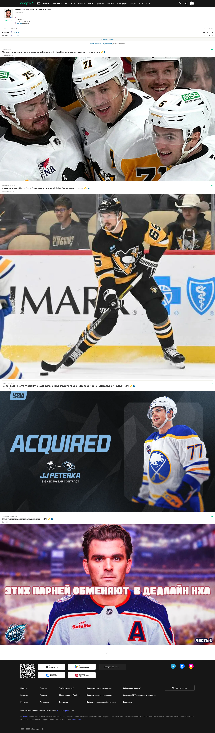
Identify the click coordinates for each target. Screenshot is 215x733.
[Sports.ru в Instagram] (192, 667)
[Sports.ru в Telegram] (174, 667)
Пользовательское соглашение (99, 688)
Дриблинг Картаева (8, 389)
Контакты (24, 702)
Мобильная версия (179, 688)
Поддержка (44, 702)
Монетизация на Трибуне (69, 695)
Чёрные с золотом (8, 191)
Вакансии (43, 688)
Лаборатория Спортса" (132, 688)
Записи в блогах (119, 44)
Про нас (23, 688)
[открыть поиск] (180, 3)
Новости (108, 44)
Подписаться (8, 20)
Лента (92, 44)
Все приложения (110, 667)
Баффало (16, 36)
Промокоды (127, 702)
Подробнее (76, 719)
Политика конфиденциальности (99, 695)
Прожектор (63, 702)
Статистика (99, 44)
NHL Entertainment (8, 55)
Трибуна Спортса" (66, 688)
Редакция (24, 695)
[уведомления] (186, 3)
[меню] (38, 3)
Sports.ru (26, 716)
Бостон (19, 23)
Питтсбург (16, 32)
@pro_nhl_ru (5, 522)
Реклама (43, 695)
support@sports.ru (64, 710)
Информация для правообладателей (101, 702)
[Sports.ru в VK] (183, 667)
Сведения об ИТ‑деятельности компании (139, 695)
